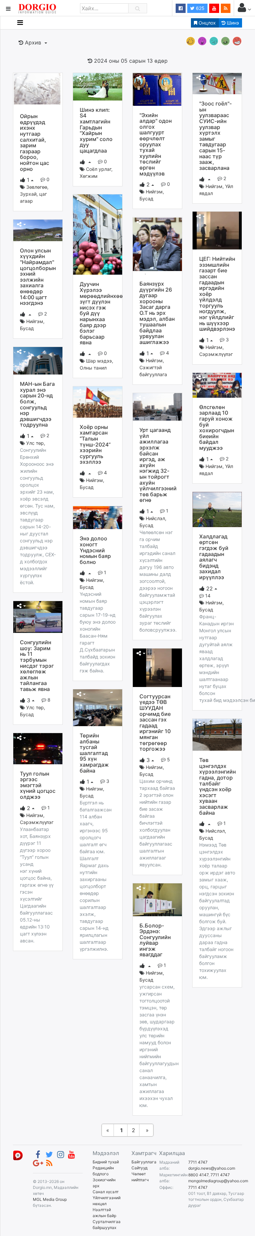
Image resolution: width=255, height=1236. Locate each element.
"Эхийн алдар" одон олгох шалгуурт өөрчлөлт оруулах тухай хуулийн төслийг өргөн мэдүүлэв (155, 144)
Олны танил (93, 368)
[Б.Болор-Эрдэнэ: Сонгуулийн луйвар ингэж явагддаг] (157, 899)
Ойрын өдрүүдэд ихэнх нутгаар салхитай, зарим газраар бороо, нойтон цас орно (34, 142)
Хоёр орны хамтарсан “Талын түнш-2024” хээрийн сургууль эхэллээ (95, 444)
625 (200, 8)
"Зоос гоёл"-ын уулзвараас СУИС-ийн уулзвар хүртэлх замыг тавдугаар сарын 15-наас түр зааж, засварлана (215, 135)
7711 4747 (198, 1162)
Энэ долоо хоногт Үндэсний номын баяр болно (95, 550)
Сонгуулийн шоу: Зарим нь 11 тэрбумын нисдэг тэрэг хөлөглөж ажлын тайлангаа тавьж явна (37, 665)
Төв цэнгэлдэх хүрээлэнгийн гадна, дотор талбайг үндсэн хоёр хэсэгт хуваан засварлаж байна (217, 786)
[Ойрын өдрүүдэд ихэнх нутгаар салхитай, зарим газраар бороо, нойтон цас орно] (37, 89)
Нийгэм (154, 191)
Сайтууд (139, 1167)
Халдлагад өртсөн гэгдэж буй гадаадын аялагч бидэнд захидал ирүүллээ (213, 557)
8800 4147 (198, 1174)
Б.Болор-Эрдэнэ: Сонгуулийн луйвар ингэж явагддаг (155, 940)
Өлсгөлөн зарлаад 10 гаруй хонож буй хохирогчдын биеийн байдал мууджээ (216, 427)
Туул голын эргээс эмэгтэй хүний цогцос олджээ (37, 785)
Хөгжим (89, 176)
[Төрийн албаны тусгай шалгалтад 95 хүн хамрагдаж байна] (97, 707)
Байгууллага (143, 1161)
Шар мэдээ (99, 361)
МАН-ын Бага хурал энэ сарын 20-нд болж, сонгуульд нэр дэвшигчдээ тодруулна (37, 404)
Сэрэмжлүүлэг (216, 354)
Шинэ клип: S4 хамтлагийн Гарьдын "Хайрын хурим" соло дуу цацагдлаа (96, 130)
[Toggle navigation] (20, 22)
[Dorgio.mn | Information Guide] (18, 1155)
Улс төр (35, 443)
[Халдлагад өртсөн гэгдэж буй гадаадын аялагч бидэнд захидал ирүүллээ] (217, 509)
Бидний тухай (106, 1161)
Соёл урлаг (98, 169)
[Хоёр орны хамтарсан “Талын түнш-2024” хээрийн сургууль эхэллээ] (97, 401)
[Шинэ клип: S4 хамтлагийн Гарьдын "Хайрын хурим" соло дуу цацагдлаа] (97, 86)
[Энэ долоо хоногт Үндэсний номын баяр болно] (97, 517)
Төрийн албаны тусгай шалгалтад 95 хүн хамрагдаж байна (94, 753)
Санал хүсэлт (106, 1191)
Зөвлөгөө (36, 187)
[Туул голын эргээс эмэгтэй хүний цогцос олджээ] (37, 748)
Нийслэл (155, 518)
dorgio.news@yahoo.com (211, 1168)
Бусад (146, 198)
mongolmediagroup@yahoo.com (218, 1180)
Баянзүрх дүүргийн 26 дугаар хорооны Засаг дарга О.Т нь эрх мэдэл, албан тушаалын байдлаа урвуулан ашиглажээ (157, 312)
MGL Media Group (50, 1199)
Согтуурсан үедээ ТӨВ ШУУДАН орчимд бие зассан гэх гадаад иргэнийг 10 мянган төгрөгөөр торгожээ (155, 722)
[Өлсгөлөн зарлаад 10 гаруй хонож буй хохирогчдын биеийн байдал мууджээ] (217, 384)
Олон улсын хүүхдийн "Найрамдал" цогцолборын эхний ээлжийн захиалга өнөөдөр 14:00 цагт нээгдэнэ (38, 276)
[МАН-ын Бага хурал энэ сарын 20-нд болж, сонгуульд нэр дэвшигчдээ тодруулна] (37, 360)
